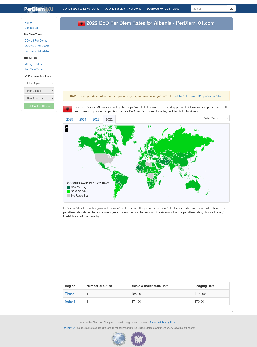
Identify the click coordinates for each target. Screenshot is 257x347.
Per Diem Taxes (34, 69)
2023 (96, 119)
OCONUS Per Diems (37, 46)
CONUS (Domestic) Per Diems (81, 8)
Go (231, 8)
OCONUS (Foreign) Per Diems (123, 8)
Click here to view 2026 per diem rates (197, 96)
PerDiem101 (68, 328)
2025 (69, 119)
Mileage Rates (33, 64)
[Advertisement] (146, 61)
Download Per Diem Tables (163, 8)
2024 (82, 119)
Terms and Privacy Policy (163, 322)
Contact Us (31, 28)
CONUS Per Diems (36, 40)
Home (28, 22)
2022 (109, 119)
